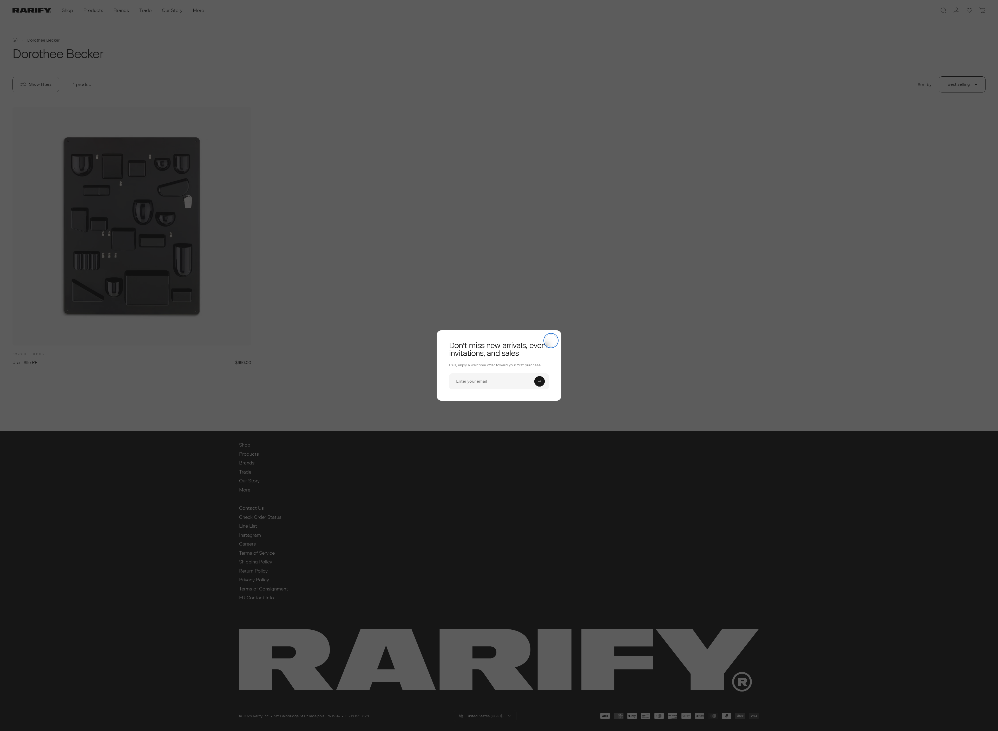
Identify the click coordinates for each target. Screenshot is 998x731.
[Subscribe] (539, 381)
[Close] (551, 340)
